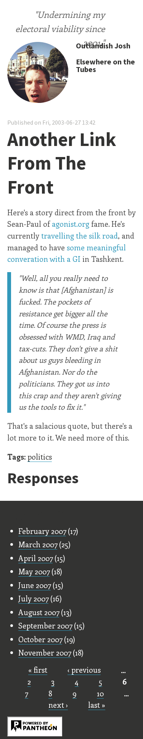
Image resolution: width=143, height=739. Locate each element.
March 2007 (37, 544)
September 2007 (45, 625)
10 (100, 693)
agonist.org (70, 224)
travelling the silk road (79, 235)
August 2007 (38, 612)
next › (58, 705)
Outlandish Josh (103, 45)
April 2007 (35, 558)
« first (37, 670)
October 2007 (40, 639)
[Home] (37, 73)
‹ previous (84, 670)
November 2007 (44, 652)
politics (39, 457)
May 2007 (34, 571)
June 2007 (34, 585)
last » (96, 705)
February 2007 (42, 531)
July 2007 (33, 598)
